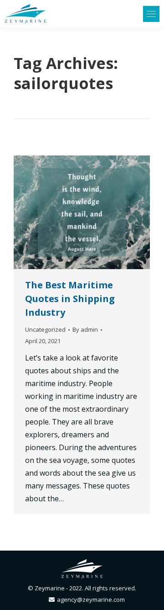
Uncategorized (45, 329)
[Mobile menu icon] (151, 14)
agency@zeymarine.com (91, 599)
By (85, 329)
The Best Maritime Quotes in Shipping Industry (70, 298)
